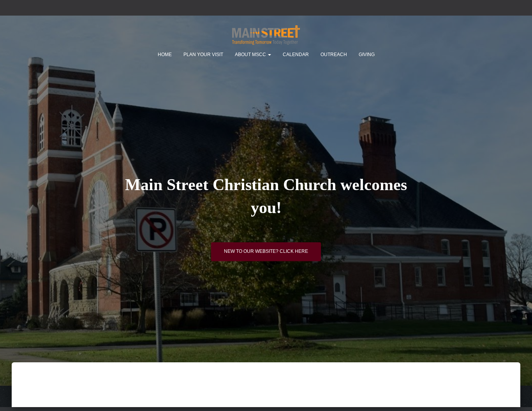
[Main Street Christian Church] (266, 35)
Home (165, 54)
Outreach (334, 54)
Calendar (296, 54)
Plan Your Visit (203, 54)
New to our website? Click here (266, 251)
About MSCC (251, 54)
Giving (367, 54)
